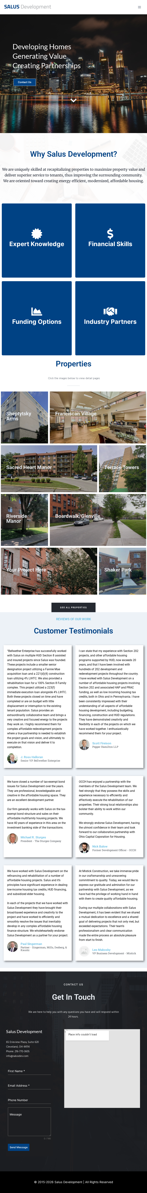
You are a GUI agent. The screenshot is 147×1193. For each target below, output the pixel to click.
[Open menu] (139, 7)
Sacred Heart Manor (29, 467)
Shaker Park (118, 570)
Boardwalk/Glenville (77, 516)
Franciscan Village (75, 414)
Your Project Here (26, 570)
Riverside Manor (16, 518)
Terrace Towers (121, 467)
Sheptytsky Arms (18, 416)
